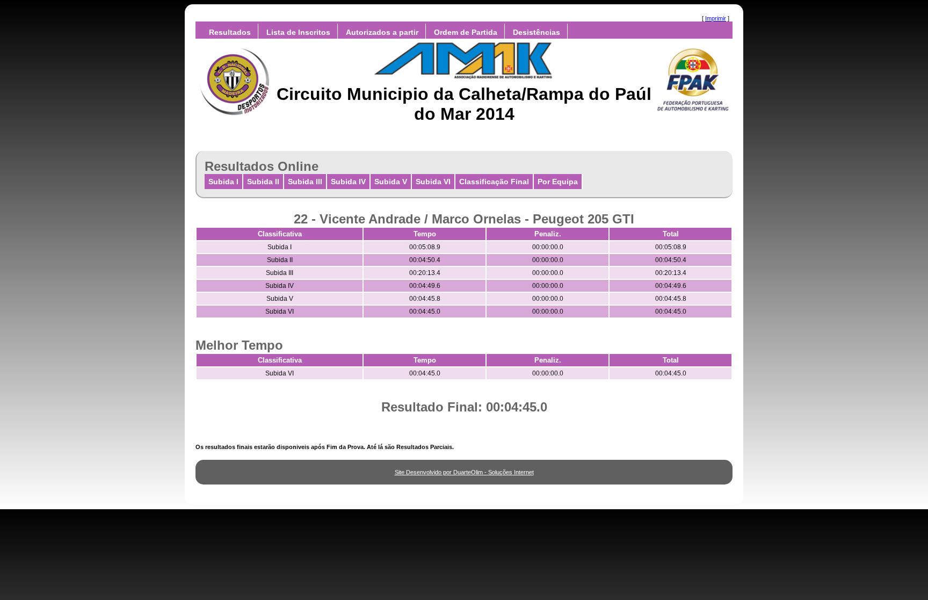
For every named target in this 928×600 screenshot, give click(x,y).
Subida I (223, 182)
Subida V (390, 182)
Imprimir (715, 18)
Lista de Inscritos (298, 32)
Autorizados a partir (382, 32)
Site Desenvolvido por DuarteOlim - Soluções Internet (464, 472)
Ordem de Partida (465, 32)
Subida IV (348, 182)
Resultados (230, 32)
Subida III (305, 182)
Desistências (536, 32)
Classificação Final (494, 182)
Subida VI (433, 182)
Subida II (263, 182)
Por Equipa (558, 182)
